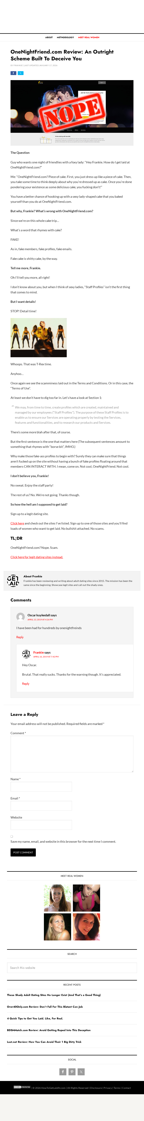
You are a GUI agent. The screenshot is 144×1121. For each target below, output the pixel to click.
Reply (20, 637)
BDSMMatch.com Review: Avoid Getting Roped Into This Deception (49, 1030)
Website (16, 817)
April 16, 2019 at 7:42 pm (46, 656)
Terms (117, 1087)
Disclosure (96, 1087)
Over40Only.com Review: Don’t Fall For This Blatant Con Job (45, 1007)
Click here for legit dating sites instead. (37, 557)
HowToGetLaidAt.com (72, 16)
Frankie (38, 652)
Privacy (108, 1087)
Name (16, 779)
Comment (18, 733)
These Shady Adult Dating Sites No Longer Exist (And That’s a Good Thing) (54, 995)
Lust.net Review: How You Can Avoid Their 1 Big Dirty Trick (44, 1042)
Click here (17, 523)
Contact (126, 1087)
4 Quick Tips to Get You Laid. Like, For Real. (35, 1018)
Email (15, 798)
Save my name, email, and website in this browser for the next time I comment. (63, 841)
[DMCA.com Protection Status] (22, 1087)
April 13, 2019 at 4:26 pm (40, 619)
